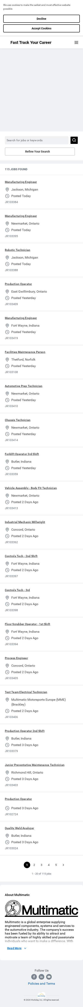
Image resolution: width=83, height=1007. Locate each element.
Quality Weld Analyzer (19, 828)
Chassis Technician (17, 420)
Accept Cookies (41, 28)
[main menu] (76, 42)
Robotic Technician (17, 250)
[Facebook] (34, 977)
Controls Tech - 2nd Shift (21, 556)
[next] (63, 865)
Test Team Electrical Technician (26, 692)
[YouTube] (49, 977)
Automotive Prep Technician (23, 386)
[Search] (74, 140)
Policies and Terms (41, 983)
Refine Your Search (37, 151)
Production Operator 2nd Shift (25, 731)
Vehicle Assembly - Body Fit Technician (31, 488)
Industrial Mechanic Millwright (25, 522)
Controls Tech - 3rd (17, 590)
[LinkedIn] (41, 977)
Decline (41, 18)
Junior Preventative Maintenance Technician (34, 765)
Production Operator (18, 284)
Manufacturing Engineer (21, 182)
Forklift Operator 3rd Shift (22, 454)
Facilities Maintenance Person (25, 352)
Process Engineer (16, 658)
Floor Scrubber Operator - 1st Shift (27, 624)
